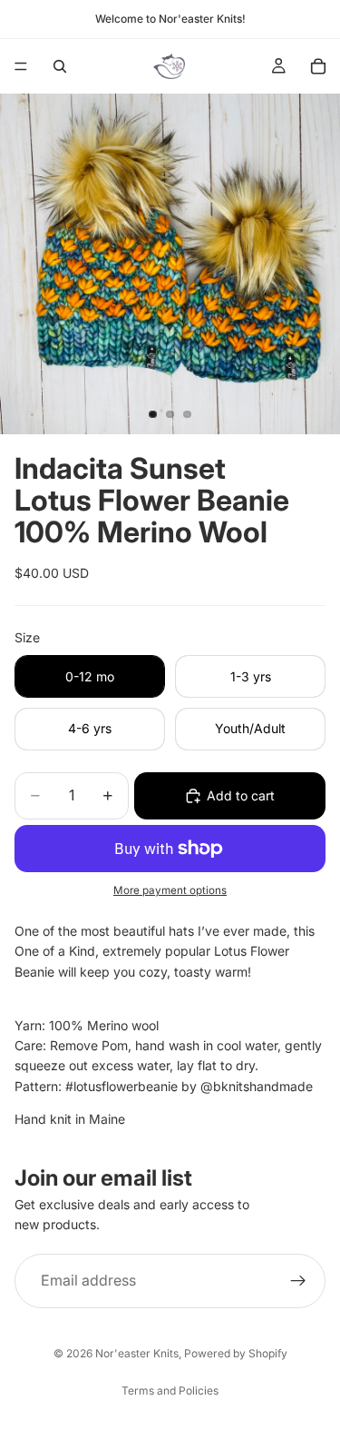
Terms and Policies (170, 1390)
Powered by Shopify (235, 1353)
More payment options (170, 890)
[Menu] (21, 66)
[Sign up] (298, 1280)
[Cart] (318, 66)
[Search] (60, 66)
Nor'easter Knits (137, 1353)
